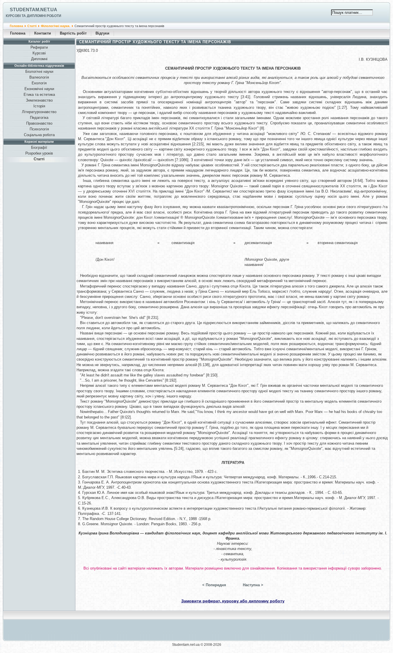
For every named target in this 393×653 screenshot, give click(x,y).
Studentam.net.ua (33, 9)
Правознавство (39, 123)
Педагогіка (39, 117)
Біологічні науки (39, 71)
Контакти (42, 33)
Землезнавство (39, 100)
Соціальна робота (39, 135)
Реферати (39, 47)
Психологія (39, 129)
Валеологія (39, 77)
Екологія (39, 83)
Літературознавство (39, 112)
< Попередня (214, 585)
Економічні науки (39, 89)
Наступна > (253, 585)
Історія (39, 106)
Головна (16, 26)
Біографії (39, 147)
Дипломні (39, 59)
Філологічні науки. (55, 26)
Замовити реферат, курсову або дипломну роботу (233, 601)
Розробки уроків (39, 153)
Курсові (39, 53)
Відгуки (102, 33)
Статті (32, 26)
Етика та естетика (39, 94)
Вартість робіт (73, 33)
